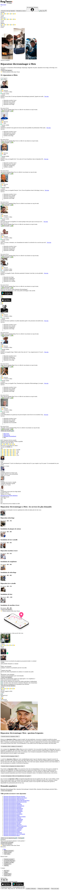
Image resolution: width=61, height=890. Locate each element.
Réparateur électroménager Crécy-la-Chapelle (14, 834)
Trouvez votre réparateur (6, 70)
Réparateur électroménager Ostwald (12, 823)
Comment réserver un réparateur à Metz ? (10, 736)
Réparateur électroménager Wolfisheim (13, 804)
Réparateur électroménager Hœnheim (12, 818)
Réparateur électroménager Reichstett (12, 812)
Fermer (19, 838)
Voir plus (46, 96)
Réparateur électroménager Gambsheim (13, 828)
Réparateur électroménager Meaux (12, 835)
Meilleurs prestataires (8, 850)
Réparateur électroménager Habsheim (12, 830)
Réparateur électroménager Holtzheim (12, 807)
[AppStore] (6, 300)
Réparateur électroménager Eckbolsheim (13, 811)
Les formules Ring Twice (9, 860)
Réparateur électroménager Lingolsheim (13, 814)
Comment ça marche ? (9, 859)
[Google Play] (7, 293)
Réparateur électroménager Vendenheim (13, 810)
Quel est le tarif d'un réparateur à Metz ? (10, 756)
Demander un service (21, 10)
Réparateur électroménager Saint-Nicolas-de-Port (15, 801)
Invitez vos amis (7, 852)
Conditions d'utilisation (31, 888)
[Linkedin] (4, 880)
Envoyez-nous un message (7, 842)
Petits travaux (7, 435)
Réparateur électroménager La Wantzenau (13, 827)
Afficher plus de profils (6, 430)
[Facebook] (2, 880)
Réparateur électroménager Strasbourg (12, 824)
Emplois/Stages (7, 873)
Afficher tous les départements (7, 838)
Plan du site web (54, 888)
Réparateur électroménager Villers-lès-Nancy (14, 799)
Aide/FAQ (6, 865)
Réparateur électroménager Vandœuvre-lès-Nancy (15, 797)
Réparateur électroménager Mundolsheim (13, 808)
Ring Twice (6, 433)
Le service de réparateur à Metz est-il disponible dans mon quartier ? (16, 776)
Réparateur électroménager (10, 436)
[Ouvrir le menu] (1, 6)
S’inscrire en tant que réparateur (8, 10)
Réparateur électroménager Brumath (12, 803)
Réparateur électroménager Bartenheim (13, 832)
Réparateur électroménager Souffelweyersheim (15, 816)
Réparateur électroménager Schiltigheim (13, 820)
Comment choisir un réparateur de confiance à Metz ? (12, 766)
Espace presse (7, 875)
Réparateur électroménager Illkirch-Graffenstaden (15, 826)
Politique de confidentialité (43, 888)
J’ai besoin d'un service (6, 887)
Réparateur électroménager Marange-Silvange (14, 796)
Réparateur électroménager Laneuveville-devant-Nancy (17, 800)
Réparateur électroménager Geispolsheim (13, 819)
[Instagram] (6, 880)
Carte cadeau (7, 853)
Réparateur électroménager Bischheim (12, 822)
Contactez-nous (7, 863)
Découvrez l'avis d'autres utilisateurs (9, 495)
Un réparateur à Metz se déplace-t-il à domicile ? (11, 746)
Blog (5, 849)
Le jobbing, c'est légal (8, 862)
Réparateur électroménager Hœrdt (11, 815)
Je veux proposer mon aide (18, 887)
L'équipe (6, 872)
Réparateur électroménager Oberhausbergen (14, 805)
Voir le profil (6, 111)
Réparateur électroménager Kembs (12, 831)
